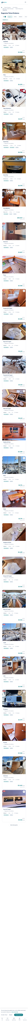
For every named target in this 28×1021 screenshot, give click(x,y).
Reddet (10, 1014)
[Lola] (14, 673)
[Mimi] (14, 472)
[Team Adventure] (14, 105)
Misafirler (20, 16)
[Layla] (14, 639)
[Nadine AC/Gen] (14, 439)
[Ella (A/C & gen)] (14, 606)
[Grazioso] (14, 706)
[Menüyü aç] (25, 2)
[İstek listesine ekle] (24, 24)
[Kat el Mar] (14, 172)
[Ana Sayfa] (1, 7)
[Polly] (14, 72)
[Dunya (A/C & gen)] (14, 573)
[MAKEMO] (14, 38)
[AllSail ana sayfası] (4, 2)
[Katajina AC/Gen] (14, 539)
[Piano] (14, 272)
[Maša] (14, 506)
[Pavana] (14, 739)
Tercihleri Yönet (4, 1014)
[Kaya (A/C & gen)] (14, 338)
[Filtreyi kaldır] (7, 19)
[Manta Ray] (14, 138)
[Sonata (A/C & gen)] (14, 305)
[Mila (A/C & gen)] (14, 405)
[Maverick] (14, 238)
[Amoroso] (14, 772)
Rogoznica (10, 16)
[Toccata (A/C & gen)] (14, 372)
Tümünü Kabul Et (18, 1014)
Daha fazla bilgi (15, 1012)
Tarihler (15, 16)
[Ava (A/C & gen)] (14, 806)
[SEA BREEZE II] (14, 205)
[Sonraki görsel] (24, 31)
